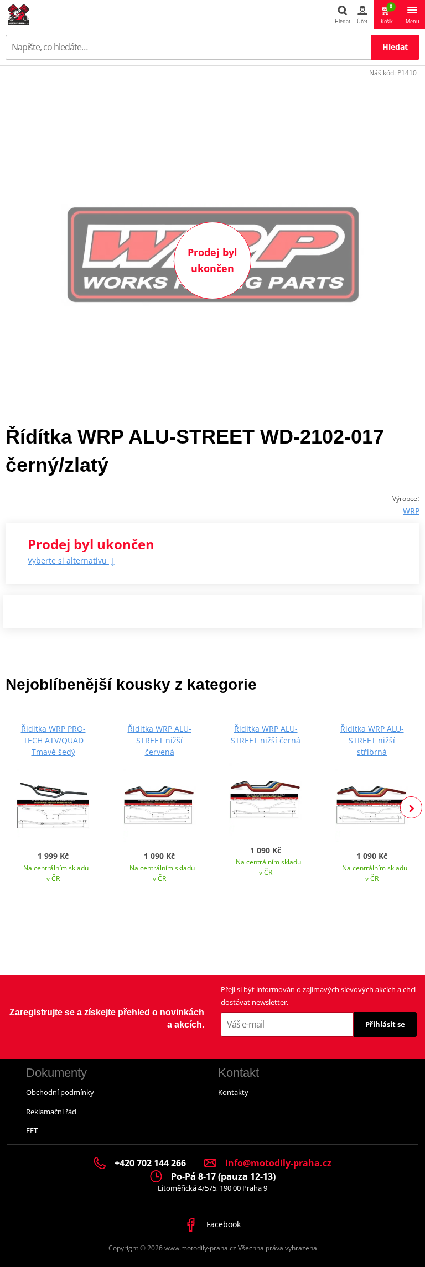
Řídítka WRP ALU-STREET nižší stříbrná (372, 740)
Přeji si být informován (258, 989)
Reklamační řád (51, 1112)
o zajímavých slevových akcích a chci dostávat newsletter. (318, 995)
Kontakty (233, 1092)
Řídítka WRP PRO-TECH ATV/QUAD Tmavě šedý (53, 740)
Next (411, 807)
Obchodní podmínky (60, 1092)
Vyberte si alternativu (68, 560)
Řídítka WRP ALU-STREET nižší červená (159, 740)
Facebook (222, 1224)
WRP (411, 510)
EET (32, 1130)
